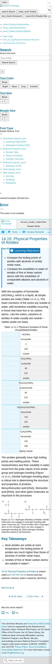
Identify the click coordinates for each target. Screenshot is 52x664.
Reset (4, 82)
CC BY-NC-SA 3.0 (17, 575)
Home (15, 232)
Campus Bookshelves (36, 232)
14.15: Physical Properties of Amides (18, 571)
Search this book (7, 53)
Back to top (6, 588)
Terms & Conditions (37, 647)
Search (5, 660)
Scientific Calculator (15, 159)
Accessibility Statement (12, 650)
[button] (10, 179)
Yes (7, 613)
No (17, 613)
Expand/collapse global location (49, 231)
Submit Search (8, 62)
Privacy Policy (21, 647)
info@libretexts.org (15, 653)
